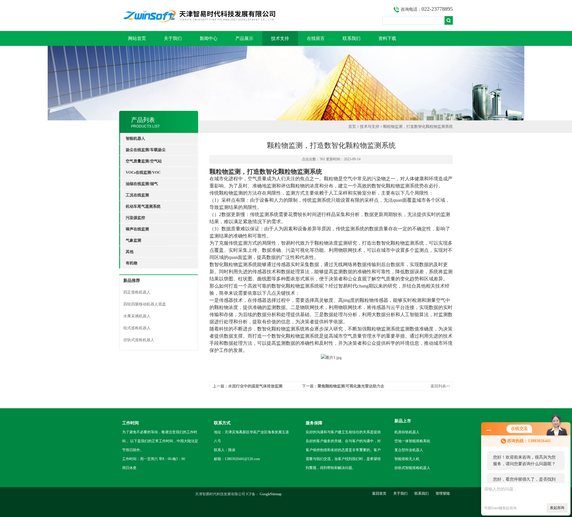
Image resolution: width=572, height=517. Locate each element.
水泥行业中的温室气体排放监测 (255, 386)
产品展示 (244, 38)
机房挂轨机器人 (406, 432)
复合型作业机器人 (408, 450)
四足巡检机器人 (136, 292)
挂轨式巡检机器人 (138, 340)
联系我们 (351, 38)
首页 (352, 126)
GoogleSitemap (271, 494)
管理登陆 (443, 493)
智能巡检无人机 (406, 459)
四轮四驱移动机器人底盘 (144, 304)
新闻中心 (208, 38)
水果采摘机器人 (136, 316)
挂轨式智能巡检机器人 (412, 468)
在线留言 (316, 38)
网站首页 (137, 38)
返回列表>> (440, 386)
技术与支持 (369, 126)
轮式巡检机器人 (136, 328)
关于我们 (173, 38)
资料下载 (387, 38)
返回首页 (379, 493)
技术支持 (280, 38)
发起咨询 (557, 508)
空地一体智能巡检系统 (412, 441)
